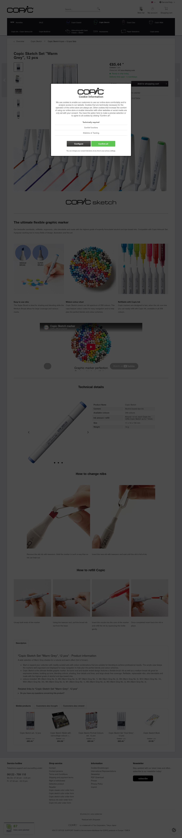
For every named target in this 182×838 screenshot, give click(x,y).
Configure (78, 143)
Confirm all (103, 143)
